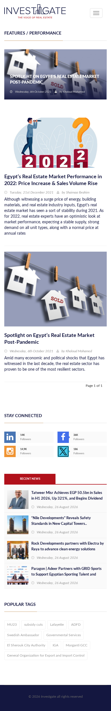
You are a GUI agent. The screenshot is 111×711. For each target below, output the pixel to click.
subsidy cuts (33, 624)
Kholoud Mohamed (79, 351)
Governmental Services (63, 635)
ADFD (76, 624)
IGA (55, 645)
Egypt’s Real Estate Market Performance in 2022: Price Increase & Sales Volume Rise (53, 180)
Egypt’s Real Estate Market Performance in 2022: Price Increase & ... (55, 79)
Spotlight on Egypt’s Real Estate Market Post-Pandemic (49, 339)
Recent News (30, 478)
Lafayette (57, 624)
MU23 (12, 624)
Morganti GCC (76, 645)
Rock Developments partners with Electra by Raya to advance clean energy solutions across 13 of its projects (67, 549)
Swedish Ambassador (23, 635)
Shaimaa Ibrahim (72, 91)
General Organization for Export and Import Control (46, 655)
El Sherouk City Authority (26, 645)
